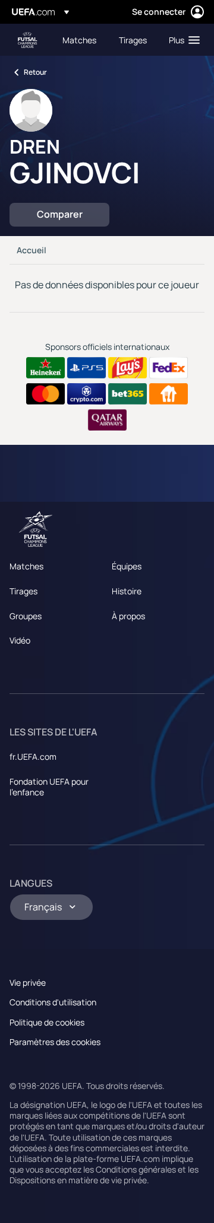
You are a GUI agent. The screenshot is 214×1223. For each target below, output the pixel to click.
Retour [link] (35, 72)
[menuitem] (80, 40)
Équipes (126, 566)
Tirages (23, 591)
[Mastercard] (45, 394)
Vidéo (20, 640)
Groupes (26, 616)
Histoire (126, 591)
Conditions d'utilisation (53, 1002)
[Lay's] (127, 367)
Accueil (31, 250)
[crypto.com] (86, 394)
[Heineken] (45, 367)
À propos (128, 616)
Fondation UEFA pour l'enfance (49, 787)
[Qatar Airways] (107, 420)
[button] (181, 40)
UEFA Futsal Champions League (27, 40)
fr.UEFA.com (33, 756)
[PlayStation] (86, 367)
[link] (79, 40)
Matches (26, 566)
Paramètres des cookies (55, 1041)
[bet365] (127, 394)
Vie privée (28, 982)
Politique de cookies (47, 1022)
